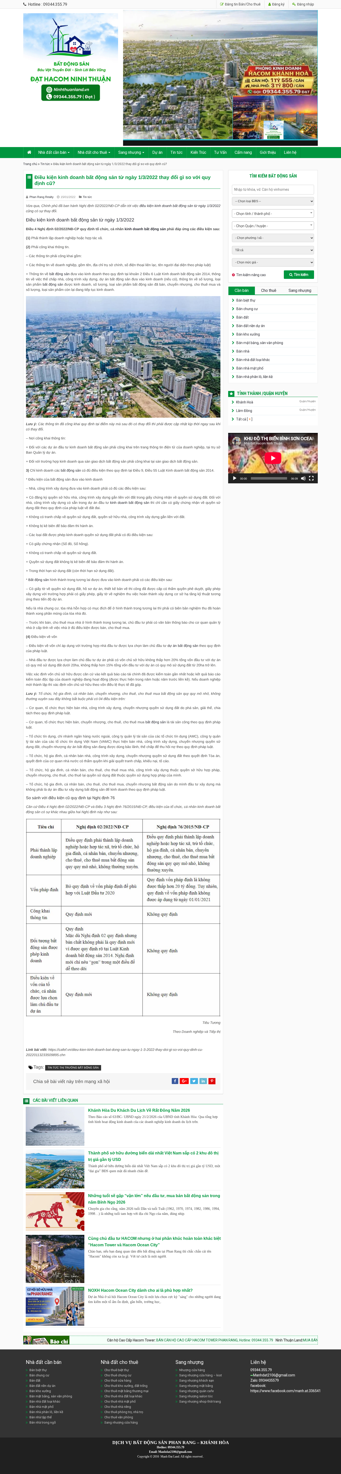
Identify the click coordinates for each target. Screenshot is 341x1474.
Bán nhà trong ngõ (42, 1422)
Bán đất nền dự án (250, 326)
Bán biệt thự (245, 300)
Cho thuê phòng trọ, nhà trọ (123, 1412)
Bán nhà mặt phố (249, 368)
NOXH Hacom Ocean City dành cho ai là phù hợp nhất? (140, 1290)
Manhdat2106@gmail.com (274, 1375)
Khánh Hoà (244, 402)
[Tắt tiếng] (303, 478)
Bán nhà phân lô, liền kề (254, 377)
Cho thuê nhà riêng (117, 1407)
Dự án (157, 152)
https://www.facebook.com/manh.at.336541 (285, 1391)
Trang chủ (30, 164)
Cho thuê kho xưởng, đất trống (126, 1386)
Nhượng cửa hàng (192, 1370)
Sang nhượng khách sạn (196, 1380)
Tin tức (176, 152)
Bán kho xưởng (248, 334)
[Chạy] (234, 478)
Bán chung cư (247, 309)
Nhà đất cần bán (52, 152)
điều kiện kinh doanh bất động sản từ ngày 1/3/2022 (180, 206)
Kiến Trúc (198, 152)
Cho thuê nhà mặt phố (120, 1401)
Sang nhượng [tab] (300, 290)
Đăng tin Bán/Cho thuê (242, 4)
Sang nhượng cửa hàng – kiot (200, 1375)
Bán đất (242, 317)
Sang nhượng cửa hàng (121, 1422)
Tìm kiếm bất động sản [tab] (273, 176)
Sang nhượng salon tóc (196, 1396)
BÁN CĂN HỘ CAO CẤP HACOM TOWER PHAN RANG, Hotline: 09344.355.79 (163, 1340)
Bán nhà (242, 351)
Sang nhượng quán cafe (196, 1391)
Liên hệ (290, 152)
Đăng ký (278, 4)
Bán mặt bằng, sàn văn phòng (259, 343)
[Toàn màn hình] (311, 478)
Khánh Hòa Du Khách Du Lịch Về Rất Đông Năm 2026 (139, 1110)
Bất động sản (38, 580)
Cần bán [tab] (242, 290)
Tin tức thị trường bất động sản (73, 1067)
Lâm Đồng (244, 411)
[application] (273, 458)
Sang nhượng (129, 152)
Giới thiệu (268, 152)
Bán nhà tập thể (40, 1417)
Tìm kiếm (301, 275)
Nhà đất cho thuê (92, 152)
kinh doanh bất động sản (145, 229)
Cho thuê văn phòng (118, 1417)
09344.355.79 (261, 1370)
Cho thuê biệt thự (116, 1370)
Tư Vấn (220, 152)
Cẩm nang (243, 152)
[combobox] (273, 213)
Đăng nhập (305, 4)
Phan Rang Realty (41, 197)
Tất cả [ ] (243, 419)
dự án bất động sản (183, 646)
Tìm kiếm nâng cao (251, 275)
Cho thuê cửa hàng (117, 1380)
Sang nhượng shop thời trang (200, 1401)
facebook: (258, 1386)
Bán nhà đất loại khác (253, 360)
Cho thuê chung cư (117, 1375)
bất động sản (59, 274)
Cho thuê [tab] (268, 290)
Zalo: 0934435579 (264, 1380)
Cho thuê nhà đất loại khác (123, 1396)
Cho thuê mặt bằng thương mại (126, 1391)
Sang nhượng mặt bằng (196, 1386)
